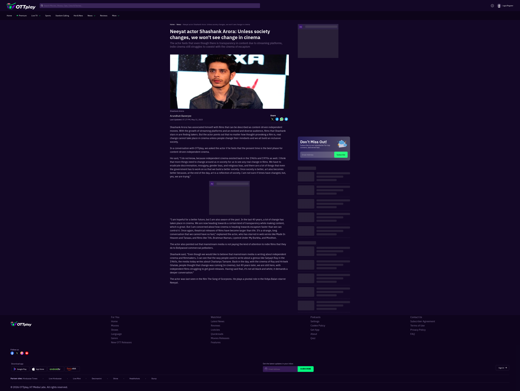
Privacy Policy (418, 329)
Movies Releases (220, 338)
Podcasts (316, 317)
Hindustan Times (30, 378)
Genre (114, 338)
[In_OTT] (22, 353)
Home (114, 321)
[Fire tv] (72, 369)
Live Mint (77, 378)
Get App (315, 329)
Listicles (215, 329)
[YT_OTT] (26, 353)
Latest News (217, 321)
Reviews (215, 325)
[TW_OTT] (17, 353)
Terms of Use (417, 325)
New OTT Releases (121, 342)
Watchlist (216, 317)
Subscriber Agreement (422, 321)
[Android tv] (55, 369)
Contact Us (416, 317)
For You (115, 317)
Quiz (313, 338)
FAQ (412, 334)
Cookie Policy (318, 325)
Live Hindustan (55, 378)
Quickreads (217, 334)
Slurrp (154, 378)
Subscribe (341, 154)
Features (216, 342)
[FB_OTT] (12, 353)
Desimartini (97, 378)
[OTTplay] (21, 6)
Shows (114, 329)
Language (116, 334)
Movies (115, 325)
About (314, 334)
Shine (115, 378)
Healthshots (134, 378)
